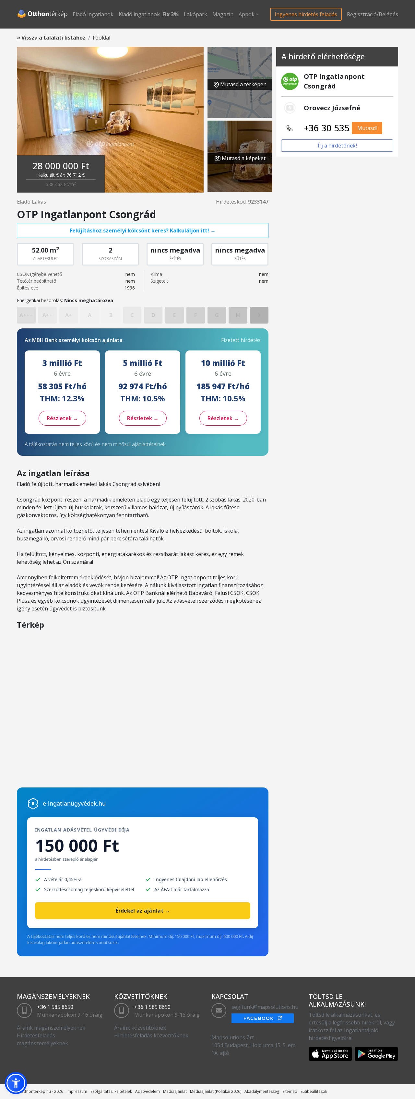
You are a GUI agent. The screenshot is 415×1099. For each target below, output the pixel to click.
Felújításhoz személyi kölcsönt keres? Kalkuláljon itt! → (143, 230)
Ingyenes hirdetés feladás (306, 14)
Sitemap (289, 1091)
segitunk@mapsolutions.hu (264, 1006)
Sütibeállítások (314, 1091)
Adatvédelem (147, 1091)
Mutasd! (367, 128)
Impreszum (76, 1091)
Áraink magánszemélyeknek (51, 1027)
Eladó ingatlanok (93, 14)
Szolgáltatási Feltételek (111, 1091)
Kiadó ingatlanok (139, 14)
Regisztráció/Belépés (372, 14)
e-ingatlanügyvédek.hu (74, 803)
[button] (15, 1083)
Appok (247, 14)
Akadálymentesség (261, 1091)
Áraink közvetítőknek (140, 1027)
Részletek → (62, 418)
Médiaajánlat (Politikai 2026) (215, 1091)
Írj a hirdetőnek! (337, 145)
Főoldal (101, 37)
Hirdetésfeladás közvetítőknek (151, 1035)
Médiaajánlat (175, 1091)
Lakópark (195, 14)
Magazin (222, 14)
